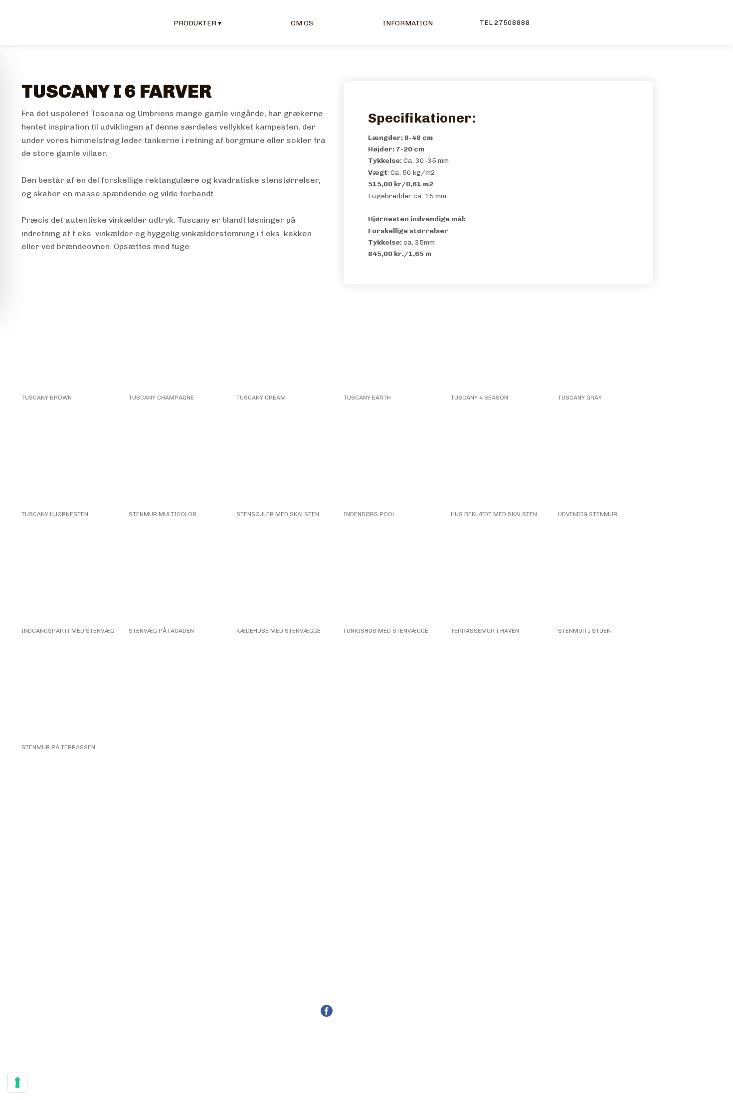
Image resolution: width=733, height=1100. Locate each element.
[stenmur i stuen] (605, 577)
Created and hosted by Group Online (366, 1047)
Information (408, 23)
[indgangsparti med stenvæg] (69, 577)
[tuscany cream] (284, 344)
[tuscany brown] (69, 344)
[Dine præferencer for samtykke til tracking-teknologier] (17, 1082)
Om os (302, 23)
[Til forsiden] (42, 22)
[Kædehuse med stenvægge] (284, 577)
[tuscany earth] (391, 344)
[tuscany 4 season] (498, 344)
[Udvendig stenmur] (605, 461)
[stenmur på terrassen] (69, 694)
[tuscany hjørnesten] (69, 461)
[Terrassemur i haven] (498, 577)
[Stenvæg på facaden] (176, 577)
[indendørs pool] (391, 461)
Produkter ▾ (197, 23)
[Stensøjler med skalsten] (284, 461)
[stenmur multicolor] (176, 461)
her (637, 973)
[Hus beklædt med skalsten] (498, 461)
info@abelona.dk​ (379, 985)
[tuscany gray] (605, 344)
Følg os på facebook (373, 1010)
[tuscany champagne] (176, 344)
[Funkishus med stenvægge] (391, 577)
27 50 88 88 (382, 973)
